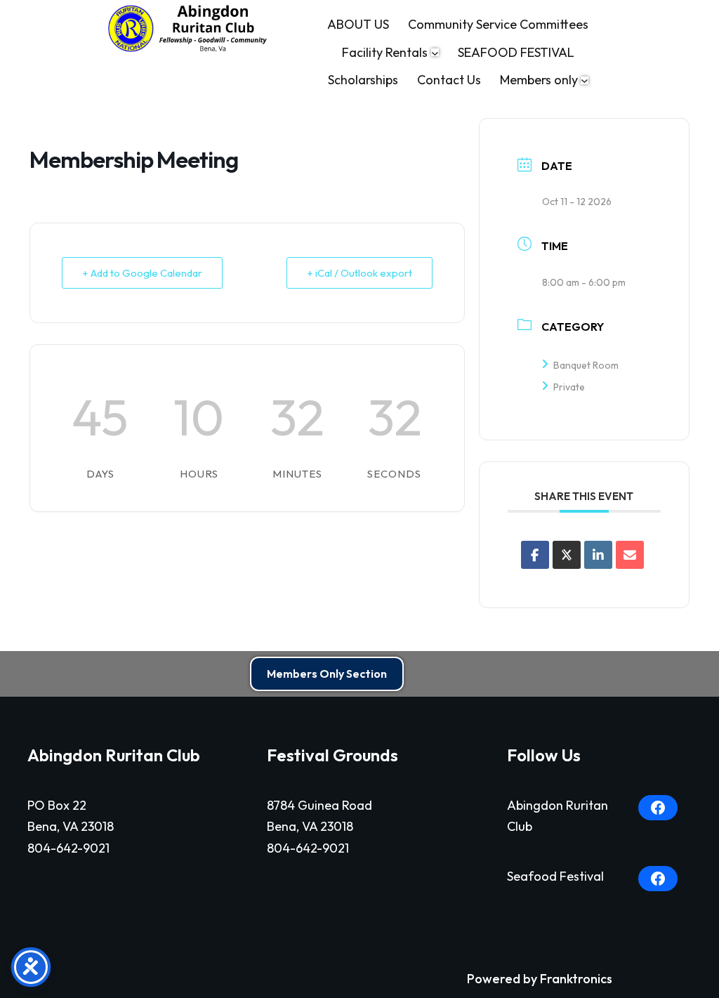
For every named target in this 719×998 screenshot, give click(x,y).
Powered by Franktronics (539, 979)
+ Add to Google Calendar (142, 273)
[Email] (630, 555)
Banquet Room (586, 365)
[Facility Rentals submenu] (435, 52)
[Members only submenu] (584, 80)
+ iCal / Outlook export (359, 273)
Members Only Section (327, 674)
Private (569, 387)
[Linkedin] (598, 555)
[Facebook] (658, 807)
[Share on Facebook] (535, 555)
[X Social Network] (567, 555)
